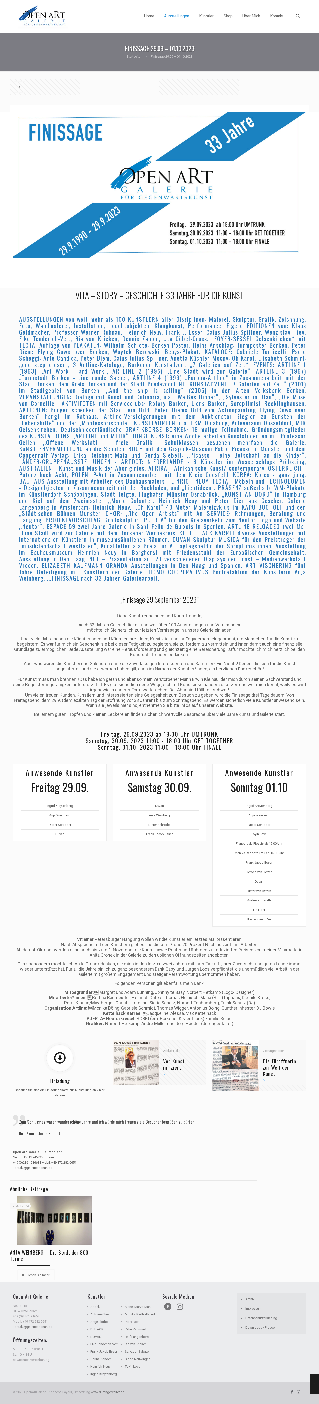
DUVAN (95, 1337)
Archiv (249, 1299)
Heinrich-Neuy (100, 1366)
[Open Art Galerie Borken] (43, 16)
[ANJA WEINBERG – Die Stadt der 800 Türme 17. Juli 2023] (314, 1384)
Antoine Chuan (100, 1314)
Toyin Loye (132, 1366)
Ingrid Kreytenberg (103, 1374)
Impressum (253, 1308)
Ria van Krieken (136, 1344)
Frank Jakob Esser (103, 1351)
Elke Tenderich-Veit (104, 1344)
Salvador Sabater (137, 1351)
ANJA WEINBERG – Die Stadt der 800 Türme (49, 1255)
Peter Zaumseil (135, 1329)
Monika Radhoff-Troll (140, 1314)
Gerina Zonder (100, 1359)
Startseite (133, 56)
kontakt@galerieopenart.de (32, 1327)
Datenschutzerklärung (261, 1318)
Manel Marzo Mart (138, 1307)
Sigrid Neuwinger (137, 1359)
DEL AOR (96, 1329)
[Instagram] (298, 1392)
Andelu (95, 1307)
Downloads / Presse (260, 1327)
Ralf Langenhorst (137, 1337)
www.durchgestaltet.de (107, 1392)
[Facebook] (291, 1392)
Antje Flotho (99, 1322)
